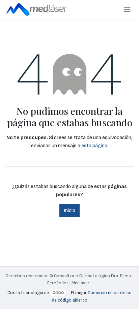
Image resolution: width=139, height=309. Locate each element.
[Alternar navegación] (127, 9)
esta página (94, 146)
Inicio (69, 210)
